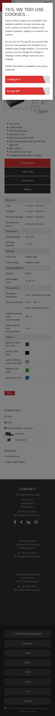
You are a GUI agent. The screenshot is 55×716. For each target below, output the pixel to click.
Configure (13, 79)
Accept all (12, 91)
